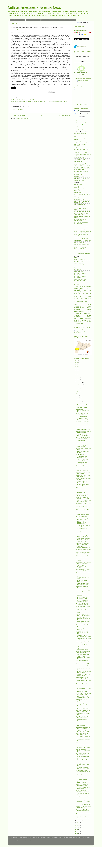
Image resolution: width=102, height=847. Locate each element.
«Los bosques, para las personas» (81, 628)
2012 (76, 379)
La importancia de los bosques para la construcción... (83, 501)
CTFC (75, 225)
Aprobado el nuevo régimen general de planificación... (83, 570)
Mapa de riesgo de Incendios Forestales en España (81, 214)
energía (89, 304)
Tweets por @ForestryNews (80, 126)
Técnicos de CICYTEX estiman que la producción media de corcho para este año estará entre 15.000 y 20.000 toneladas (39, 101)
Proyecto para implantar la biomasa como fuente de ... (83, 731)
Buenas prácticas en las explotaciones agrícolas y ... (83, 463)
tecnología (77, 323)
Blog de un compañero (79, 259)
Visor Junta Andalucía (79, 169)
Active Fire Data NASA (79, 242)
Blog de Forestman (78, 263)
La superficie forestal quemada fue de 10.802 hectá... (83, 532)
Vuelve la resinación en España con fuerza (83, 479)
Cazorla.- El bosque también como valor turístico (82, 460)
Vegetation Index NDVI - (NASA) (82, 240)
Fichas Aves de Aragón (79, 157)
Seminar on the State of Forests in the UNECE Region (83, 636)
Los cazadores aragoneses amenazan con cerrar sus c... (83, 601)
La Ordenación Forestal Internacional (81, 482)
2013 (76, 377)
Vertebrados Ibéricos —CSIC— (81, 153)
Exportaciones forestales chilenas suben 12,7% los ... (83, 707)
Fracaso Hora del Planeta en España (82, 452)
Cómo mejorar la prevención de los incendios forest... (83, 652)
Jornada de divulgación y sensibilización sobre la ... (83, 498)
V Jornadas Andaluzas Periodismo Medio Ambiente (83, 425)
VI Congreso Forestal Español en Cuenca (83, 760)
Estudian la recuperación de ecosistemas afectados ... (82, 604)
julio (78, 393)
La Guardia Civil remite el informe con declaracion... (83, 419)
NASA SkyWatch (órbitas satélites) (82, 253)
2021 (76, 361)
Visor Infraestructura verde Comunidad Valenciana (80, 279)
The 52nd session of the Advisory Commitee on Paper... (82, 632)
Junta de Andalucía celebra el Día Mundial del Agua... (83, 553)
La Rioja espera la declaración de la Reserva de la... (83, 675)
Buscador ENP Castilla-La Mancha (81, 167)
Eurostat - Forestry (78, 184)
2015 (76, 373)
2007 (76, 831)
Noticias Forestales (15, 19)
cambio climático (85, 295)
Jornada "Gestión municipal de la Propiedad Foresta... (83, 740)
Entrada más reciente (18, 115)
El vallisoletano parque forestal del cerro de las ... (83, 445)
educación (84, 303)
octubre (79, 387)
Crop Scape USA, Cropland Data (81, 178)
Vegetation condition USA (80, 180)
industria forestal (82, 315)
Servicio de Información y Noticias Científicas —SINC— (82, 265)
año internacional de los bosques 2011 (82, 292)
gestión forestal (21, 29)
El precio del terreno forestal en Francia (83, 622)
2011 (76, 381)
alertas (89, 286)
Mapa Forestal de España (80, 133)
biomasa (77, 295)
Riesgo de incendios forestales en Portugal (82, 217)
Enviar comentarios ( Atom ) (23, 118)
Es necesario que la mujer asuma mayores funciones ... (83, 687)
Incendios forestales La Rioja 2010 (83, 797)
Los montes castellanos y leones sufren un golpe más (23, 99)
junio (78, 395)
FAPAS (75, 147)
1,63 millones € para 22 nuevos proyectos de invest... (83, 550)
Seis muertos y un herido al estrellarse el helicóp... (82, 556)
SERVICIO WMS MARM (79, 199)
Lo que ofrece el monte (81, 416)
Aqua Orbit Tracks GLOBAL (80, 250)
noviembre (79, 385)
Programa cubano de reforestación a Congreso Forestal (83, 657)
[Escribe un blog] (50, 92)
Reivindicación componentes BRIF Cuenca (83, 714)
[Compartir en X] (52, 92)
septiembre (79, 389)
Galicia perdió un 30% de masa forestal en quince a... (83, 562)
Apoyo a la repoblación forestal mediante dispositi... (83, 814)
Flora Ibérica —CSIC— (79, 151)
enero (78, 822)
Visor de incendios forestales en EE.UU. (81, 244)
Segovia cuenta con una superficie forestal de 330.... (83, 547)
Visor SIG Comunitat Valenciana (81, 171)
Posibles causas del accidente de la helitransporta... (83, 438)
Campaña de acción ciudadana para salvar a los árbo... (83, 625)
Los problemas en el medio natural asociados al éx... (82, 435)
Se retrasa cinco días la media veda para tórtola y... (83, 414)
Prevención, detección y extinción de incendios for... (83, 466)
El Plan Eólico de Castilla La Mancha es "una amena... (82, 794)
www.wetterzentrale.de (82, 104)
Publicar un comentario (18, 109)
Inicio (42, 115)
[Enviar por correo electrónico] (48, 92)
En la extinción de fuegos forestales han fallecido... (82, 535)
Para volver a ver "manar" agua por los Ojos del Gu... (83, 672)
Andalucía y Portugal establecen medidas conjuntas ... (81, 566)
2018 (76, 367)
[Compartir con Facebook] (54, 92)
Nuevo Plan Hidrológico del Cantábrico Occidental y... (82, 791)
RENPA (75, 196)
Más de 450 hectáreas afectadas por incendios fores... (82, 701)
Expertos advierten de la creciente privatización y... (82, 513)
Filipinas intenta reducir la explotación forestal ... (82, 598)
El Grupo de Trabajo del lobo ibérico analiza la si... (83, 476)
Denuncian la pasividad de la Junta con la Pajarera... (83, 788)
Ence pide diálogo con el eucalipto (82, 581)
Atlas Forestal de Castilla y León (81, 149)
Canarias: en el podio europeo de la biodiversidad (83, 431)
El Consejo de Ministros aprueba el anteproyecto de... (82, 764)
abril (78, 399)
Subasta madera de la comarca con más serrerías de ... (83, 488)
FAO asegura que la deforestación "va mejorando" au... (81, 522)
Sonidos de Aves (78, 161)
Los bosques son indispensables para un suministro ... (82, 594)
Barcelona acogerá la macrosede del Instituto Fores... (82, 410)
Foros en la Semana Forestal (83, 804)
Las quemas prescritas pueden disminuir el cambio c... (83, 648)
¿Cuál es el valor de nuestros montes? (83, 607)
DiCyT (75, 268)
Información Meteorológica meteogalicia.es (80, 277)
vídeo (81, 323)
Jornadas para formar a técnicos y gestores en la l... (83, 590)
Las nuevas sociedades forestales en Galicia (81, 491)
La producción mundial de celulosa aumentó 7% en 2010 (82, 577)
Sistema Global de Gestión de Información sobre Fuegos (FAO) (81, 236)
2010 (76, 825)
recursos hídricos (86, 320)
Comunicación (72, 19)
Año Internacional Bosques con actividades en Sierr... (83, 690)
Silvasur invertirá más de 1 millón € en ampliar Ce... (82, 494)
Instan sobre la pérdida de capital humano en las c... (82, 645)
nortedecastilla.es (19, 32)
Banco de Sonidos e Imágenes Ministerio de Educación (81, 163)
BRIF (87, 286)
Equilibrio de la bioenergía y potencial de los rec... (82, 485)
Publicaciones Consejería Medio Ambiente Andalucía (81, 202)
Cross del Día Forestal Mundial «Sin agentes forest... (83, 694)
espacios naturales (85, 307)
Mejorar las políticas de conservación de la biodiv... (83, 746)
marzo (78, 401)
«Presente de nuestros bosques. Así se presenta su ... (83, 668)
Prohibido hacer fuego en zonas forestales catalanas (83, 661)
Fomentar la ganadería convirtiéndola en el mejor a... (83, 771)
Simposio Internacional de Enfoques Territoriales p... (83, 544)
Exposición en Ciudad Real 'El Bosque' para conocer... (83, 711)
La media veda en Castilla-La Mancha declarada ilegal (82, 724)
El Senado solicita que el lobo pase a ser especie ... (83, 457)
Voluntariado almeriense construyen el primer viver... (83, 775)
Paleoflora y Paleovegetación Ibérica (82, 142)
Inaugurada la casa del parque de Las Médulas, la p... (83, 678)
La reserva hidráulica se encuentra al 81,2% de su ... (83, 529)
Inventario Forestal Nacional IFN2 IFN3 (81, 135)
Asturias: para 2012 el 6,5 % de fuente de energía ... (83, 510)
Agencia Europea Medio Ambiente (82, 194)
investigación (80, 316)
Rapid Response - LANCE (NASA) (81, 238)
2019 (76, 365)
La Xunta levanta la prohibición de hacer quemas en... (83, 727)
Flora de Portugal (78, 141)
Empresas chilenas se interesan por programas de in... (83, 721)
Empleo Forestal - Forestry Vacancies (49, 19)
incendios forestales (82, 313)
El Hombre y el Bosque (81, 541)
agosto (78, 391)
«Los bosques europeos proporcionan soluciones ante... (82, 810)
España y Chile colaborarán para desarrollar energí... (82, 757)
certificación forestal (82, 296)
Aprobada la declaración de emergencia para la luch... (82, 768)
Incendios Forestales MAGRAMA (81, 227)
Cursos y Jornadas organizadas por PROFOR (83, 704)
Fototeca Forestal (78, 198)
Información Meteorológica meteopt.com (80, 274)
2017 (76, 369)
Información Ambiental (79, 261)
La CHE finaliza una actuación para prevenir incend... (83, 737)
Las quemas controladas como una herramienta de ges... (83, 639)
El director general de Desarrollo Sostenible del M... (83, 750)
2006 (76, 833)
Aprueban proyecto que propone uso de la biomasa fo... (83, 618)
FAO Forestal (77, 190)
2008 (76, 829)
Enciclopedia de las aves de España (82, 166)
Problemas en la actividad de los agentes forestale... (83, 717)
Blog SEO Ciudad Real (79, 174)
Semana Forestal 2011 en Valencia (82, 559)
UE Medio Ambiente (78, 192)
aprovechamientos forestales (81, 289)
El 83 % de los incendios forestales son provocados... (83, 743)
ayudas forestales (83, 292)
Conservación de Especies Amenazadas (80, 145)
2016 (76, 371)
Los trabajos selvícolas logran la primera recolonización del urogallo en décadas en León (32, 103)
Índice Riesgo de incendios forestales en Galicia (80, 220)
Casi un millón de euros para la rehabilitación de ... (83, 807)
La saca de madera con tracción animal (83, 448)
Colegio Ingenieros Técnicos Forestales (80, 186)
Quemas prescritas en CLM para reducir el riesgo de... (83, 403)
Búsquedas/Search (63, 19)
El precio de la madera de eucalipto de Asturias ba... (83, 428)
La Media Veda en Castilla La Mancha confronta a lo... (82, 584)
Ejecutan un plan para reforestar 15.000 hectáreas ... (83, 801)
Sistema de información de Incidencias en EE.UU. (80, 247)
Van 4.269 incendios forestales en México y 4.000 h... (83, 406)
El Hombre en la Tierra (81, 516)
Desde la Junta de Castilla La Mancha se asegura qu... (82, 664)
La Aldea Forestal (78, 269)
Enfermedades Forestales (80, 159)
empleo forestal (82, 303)
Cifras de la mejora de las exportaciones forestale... (83, 697)
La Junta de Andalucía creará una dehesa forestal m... (82, 817)
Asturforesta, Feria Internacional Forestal (82, 469)
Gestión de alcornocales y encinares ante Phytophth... (83, 422)
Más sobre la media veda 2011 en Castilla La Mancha (83, 642)
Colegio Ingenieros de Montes (81, 189)
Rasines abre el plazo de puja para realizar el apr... (83, 734)
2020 (76, 362)
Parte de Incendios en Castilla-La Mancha (81, 209)
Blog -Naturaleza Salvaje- (79, 176)
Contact (28, 19)
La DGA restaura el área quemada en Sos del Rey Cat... (82, 611)
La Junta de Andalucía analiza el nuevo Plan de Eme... (83, 781)
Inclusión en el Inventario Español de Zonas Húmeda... (83, 507)
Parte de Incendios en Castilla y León (82, 211)
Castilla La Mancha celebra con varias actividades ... (83, 573)
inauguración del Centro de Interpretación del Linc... (82, 587)
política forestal (29, 29)
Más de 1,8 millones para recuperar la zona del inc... (83, 614)
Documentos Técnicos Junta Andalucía (80, 138)
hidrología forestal (85, 311)
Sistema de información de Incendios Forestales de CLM (80, 229)
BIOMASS (76, 257)
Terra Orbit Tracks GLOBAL (80, 252)
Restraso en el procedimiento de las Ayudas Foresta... (83, 538)
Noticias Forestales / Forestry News (34, 8)
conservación (79, 298)
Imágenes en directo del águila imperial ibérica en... (83, 504)
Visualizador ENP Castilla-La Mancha (82, 173)
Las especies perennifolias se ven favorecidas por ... (83, 778)
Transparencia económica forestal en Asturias (82, 785)
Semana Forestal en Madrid (82, 654)
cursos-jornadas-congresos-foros (82, 300)
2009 (76, 827)
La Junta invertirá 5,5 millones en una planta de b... (83, 472)
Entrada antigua (64, 115)
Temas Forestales (35, 19)
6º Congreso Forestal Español (80, 286)
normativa (89, 316)
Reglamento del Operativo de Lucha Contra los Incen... (83, 754)
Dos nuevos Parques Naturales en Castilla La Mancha (83, 684)
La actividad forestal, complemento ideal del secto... (82, 442)
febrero (78, 820)
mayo (78, 397)
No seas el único (80, 454)
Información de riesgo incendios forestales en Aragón (81, 222)
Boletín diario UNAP (78, 271)
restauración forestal (82, 321)
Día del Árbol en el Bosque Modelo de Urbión (82, 518)
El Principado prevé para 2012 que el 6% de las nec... (83, 526)
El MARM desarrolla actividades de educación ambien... (83, 681)
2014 (76, 375)
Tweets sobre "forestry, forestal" (81, 123)
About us (22, 19)
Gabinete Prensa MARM (79, 204)
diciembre (79, 382)
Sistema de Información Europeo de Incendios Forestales (82, 232)
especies (80, 309)
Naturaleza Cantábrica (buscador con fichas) (82, 155)
